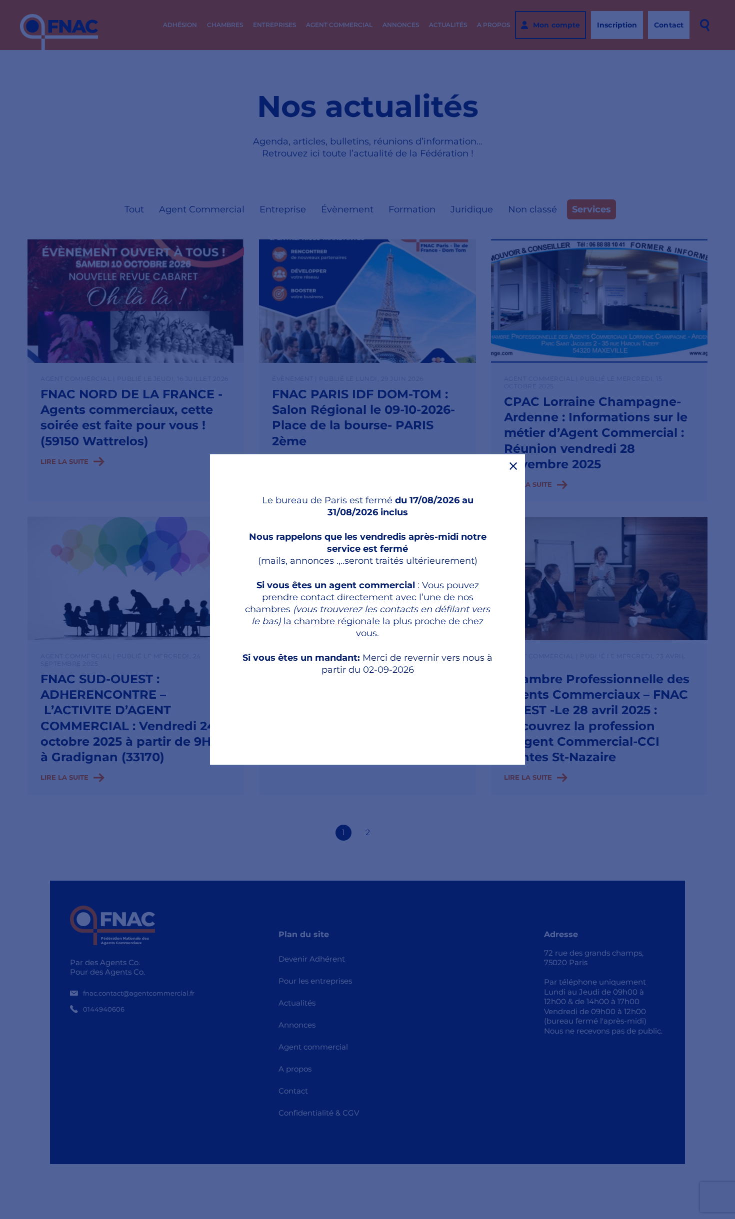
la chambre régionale (330, 621)
